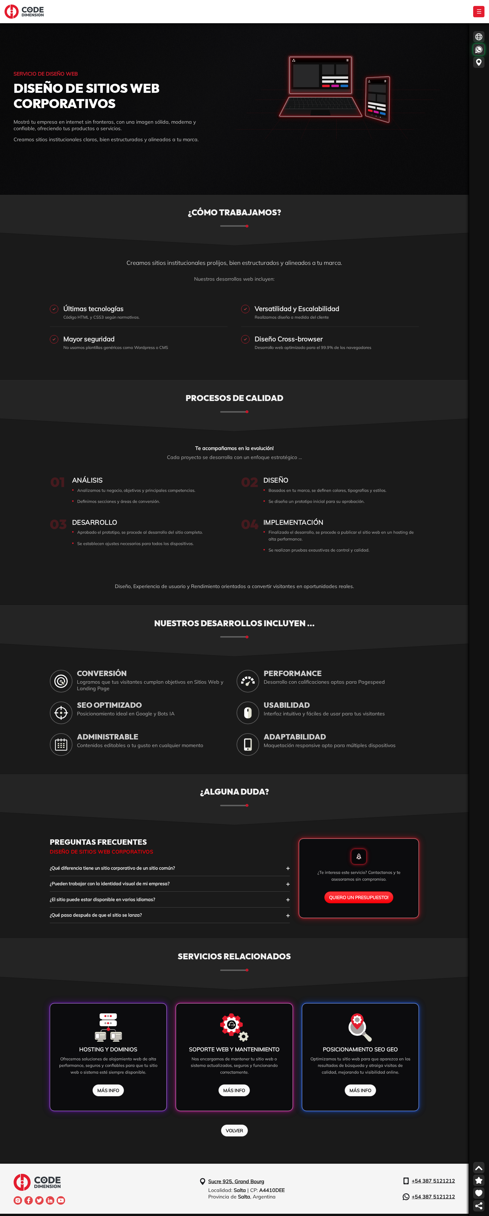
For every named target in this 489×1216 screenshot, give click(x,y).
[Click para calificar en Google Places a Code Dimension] (478, 1180)
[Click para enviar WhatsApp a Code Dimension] (478, 49)
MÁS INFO (108, 1090)
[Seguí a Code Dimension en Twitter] (39, 1200)
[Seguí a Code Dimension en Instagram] (18, 1200)
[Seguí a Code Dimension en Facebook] (28, 1200)
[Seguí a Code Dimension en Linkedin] (50, 1200)
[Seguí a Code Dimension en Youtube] (61, 1200)
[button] (478, 36)
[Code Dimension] (24, 12)
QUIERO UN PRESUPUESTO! (359, 897)
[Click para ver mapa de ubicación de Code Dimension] (478, 62)
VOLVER (234, 1130)
